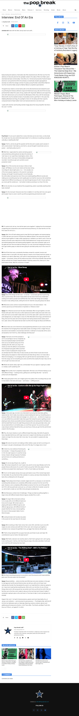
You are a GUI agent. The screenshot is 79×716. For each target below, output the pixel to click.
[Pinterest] (19, 25)
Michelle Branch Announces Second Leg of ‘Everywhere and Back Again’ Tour (43, 662)
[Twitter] (16, 25)
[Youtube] (28, 637)
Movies (56, 43)
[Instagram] (17, 637)
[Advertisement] (65, 115)
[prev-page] (3, 669)
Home (3, 14)
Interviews (7, 14)
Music (3, 658)
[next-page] (5, 669)
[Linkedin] (20, 637)
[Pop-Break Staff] (7, 632)
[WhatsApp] (23, 25)
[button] (75, 10)
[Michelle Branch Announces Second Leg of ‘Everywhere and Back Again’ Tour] (43, 653)
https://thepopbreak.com (19, 629)
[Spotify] (22, 637)
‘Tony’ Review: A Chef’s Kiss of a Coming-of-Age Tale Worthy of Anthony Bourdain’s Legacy (65, 48)
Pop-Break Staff (6, 21)
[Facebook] (12, 25)
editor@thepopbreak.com (42, 701)
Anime (56, 64)
